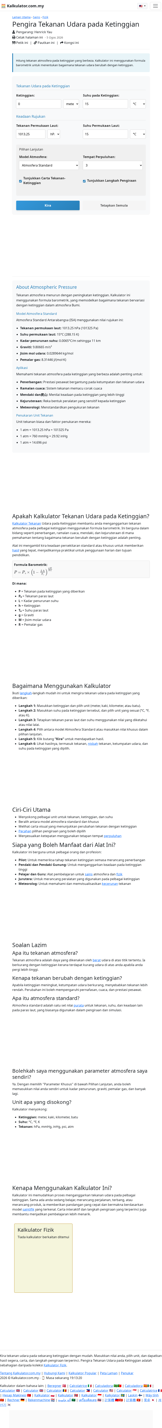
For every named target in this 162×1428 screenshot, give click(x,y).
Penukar (127, 1373)
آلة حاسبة (64, 1400)
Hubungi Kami (54, 1373)
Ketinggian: (25, 95)
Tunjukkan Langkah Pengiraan (111, 180)
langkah (26, 693)
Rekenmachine (39, 1400)
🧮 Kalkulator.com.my (22, 5)
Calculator (7, 1390)
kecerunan (110, 883)
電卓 (147, 1400)
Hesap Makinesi (14, 1395)
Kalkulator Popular (83, 1373)
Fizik (45, 17)
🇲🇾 (141, 6)
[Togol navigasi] (155, 6)
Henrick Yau (43, 32)
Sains (36, 17)
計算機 (109, 1400)
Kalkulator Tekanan (26, 523)
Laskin (133, 1395)
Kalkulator (42, 1395)
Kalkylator (112, 1395)
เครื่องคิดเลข (88, 1400)
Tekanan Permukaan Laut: (37, 125)
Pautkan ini (46, 42)
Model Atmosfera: (33, 157)
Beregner (54, 1386)
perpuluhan (113, 836)
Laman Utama (21, 17)
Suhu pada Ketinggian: (101, 95)
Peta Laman (109, 1373)
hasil (15, 550)
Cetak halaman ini (29, 37)
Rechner (13, 1400)
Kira (48, 205)
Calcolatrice (78, 1386)
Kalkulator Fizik (55, 1365)
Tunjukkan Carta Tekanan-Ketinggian (44, 180)
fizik (119, 874)
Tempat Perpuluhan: (99, 157)
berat (97, 960)
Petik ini (21, 42)
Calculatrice (148, 1390)
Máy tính (152, 1395)
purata (79, 1005)
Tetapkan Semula (114, 205)
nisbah (93, 743)
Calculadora (104, 1386)
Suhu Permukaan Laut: (101, 125)
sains (89, 874)
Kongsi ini (71, 42)
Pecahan (25, 831)
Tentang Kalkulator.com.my (20, 1373)
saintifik (28, 1209)
